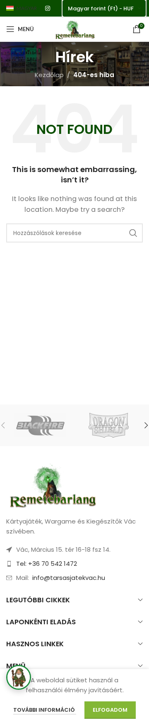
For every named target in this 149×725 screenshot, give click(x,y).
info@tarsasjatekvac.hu (68, 577)
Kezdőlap (49, 74)
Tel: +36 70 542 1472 (46, 563)
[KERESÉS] (133, 232)
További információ (44, 710)
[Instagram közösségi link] (48, 8)
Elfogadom (110, 710)
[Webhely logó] (74, 28)
